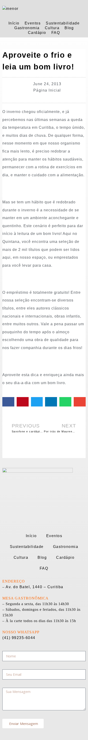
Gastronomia (27, 28)
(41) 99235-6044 (18, 638)
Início (13, 23)
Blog (69, 28)
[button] (8, 401)
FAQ (55, 33)
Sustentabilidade (63, 23)
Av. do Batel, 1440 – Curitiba (34, 587)
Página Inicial (47, 90)
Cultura (52, 28)
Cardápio (37, 33)
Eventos (33, 23)
